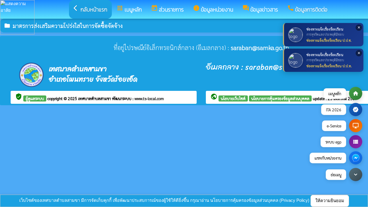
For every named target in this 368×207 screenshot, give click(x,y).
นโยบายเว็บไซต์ (233, 98)
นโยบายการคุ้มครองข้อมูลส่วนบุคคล (280, 98)
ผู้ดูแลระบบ (35, 98)
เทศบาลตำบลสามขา (95, 98)
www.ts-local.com (149, 98)
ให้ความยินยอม (329, 200)
